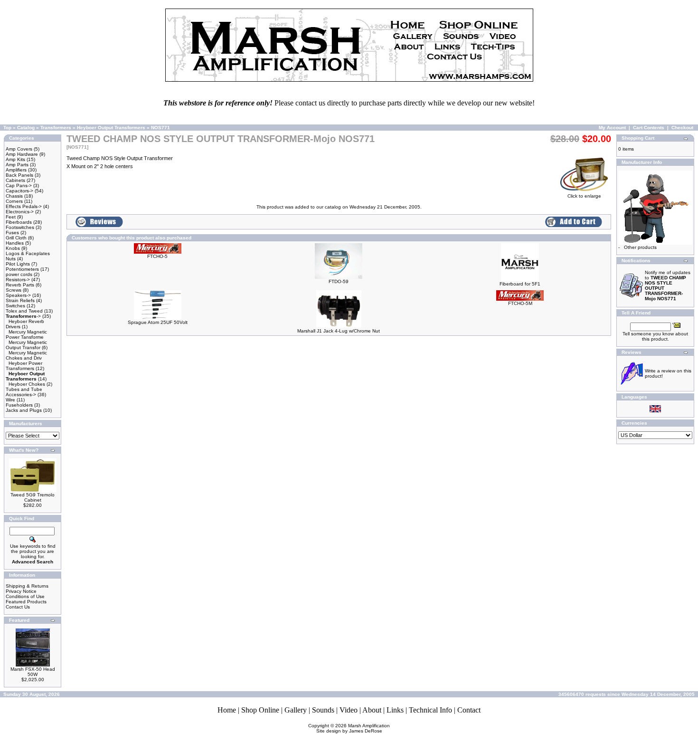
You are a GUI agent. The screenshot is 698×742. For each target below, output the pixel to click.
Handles (15, 243)
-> (23, 316)
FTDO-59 (339, 281)
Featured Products (26, 601)
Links (395, 710)
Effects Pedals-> (24, 206)
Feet (11, 216)
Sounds (323, 710)
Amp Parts (17, 164)
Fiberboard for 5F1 (520, 283)
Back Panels (19, 175)
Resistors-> (18, 279)
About (371, 710)
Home (226, 710)
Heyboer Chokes (27, 384)
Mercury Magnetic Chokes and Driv (26, 355)
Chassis (14, 196)
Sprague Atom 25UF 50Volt (158, 322)
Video (349, 710)
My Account (612, 127)
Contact (469, 710)
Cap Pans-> (19, 185)
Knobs (13, 248)
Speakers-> (18, 295)
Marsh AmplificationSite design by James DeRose (353, 728)
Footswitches (20, 227)
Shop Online (260, 710)
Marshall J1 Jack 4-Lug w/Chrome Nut (338, 330)
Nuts (11, 258)
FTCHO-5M (520, 303)
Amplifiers (16, 169)
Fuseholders (19, 405)
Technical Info (430, 710)
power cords (19, 274)
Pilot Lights (18, 263)
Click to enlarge (584, 196)
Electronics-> (20, 211)
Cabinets (15, 180)
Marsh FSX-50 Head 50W (32, 671)
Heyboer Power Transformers (24, 366)
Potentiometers (22, 269)
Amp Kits (15, 159)
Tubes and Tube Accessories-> (24, 392)
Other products (640, 247)
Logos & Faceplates (28, 253)
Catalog (26, 127)
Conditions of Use (25, 596)
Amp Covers (19, 149)
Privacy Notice (21, 591)
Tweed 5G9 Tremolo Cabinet (32, 497)
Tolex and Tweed (24, 311)
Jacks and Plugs (24, 410)
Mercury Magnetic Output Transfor (26, 345)
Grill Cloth (16, 237)
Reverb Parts (20, 284)
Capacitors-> (19, 190)
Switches (15, 305)
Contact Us (18, 606)
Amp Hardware (22, 154)
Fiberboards (19, 222)
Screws (13, 290)
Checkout (682, 127)
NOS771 (160, 127)
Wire (10, 399)
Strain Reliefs (20, 300)
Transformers (55, 127)
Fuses (12, 232)
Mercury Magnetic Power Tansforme (26, 334)
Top (7, 127)
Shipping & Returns (27, 586)
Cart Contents (648, 127)
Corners (14, 201)
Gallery (295, 710)
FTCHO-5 (157, 256)
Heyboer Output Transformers (111, 127)
